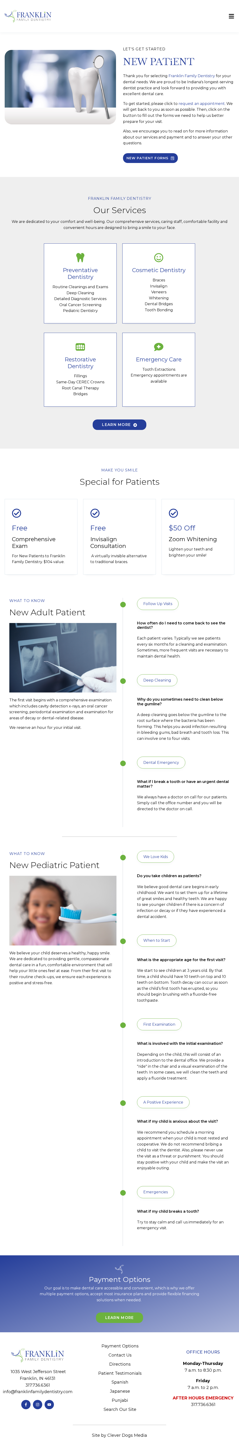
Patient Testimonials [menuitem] (120, 1373)
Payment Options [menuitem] (120, 1346)
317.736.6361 (37, 1385)
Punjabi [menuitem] (120, 1400)
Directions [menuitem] (120, 1364)
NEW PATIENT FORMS (148, 158)
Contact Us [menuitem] (120, 1355)
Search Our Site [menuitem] (120, 1409)
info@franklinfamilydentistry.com (38, 1391)
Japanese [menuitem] (120, 1391)
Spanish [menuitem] (120, 1382)
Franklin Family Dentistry (192, 76)
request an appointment (202, 103)
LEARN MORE (117, 424)
